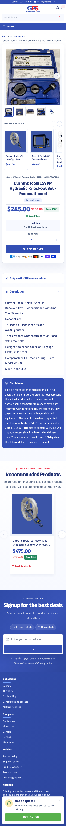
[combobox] (30, 17)
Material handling (12, 707)
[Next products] (62, 534)
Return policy (10, 756)
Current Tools (16, 36)
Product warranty (12, 766)
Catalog (7, 737)
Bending (7, 685)
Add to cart (35, 249)
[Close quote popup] (59, 800)
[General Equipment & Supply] (33, 9)
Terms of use (10, 772)
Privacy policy (44, 663)
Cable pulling (9, 696)
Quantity (33, 234)
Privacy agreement (13, 777)
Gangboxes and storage (15, 701)
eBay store (8, 726)
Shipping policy (11, 761)
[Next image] (57, 76)
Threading (8, 691)
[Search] (59, 17)
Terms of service (23, 663)
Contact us (9, 721)
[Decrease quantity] (9, 240)
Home (4, 36)
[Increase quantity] (56, 240)
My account (9, 742)
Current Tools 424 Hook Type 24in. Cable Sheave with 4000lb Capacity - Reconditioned (31, 543)
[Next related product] (59, 124)
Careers (7, 731)
